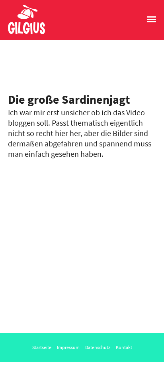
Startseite (41, 347)
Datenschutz (97, 347)
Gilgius (19, 33)
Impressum (68, 347)
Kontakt (124, 347)
